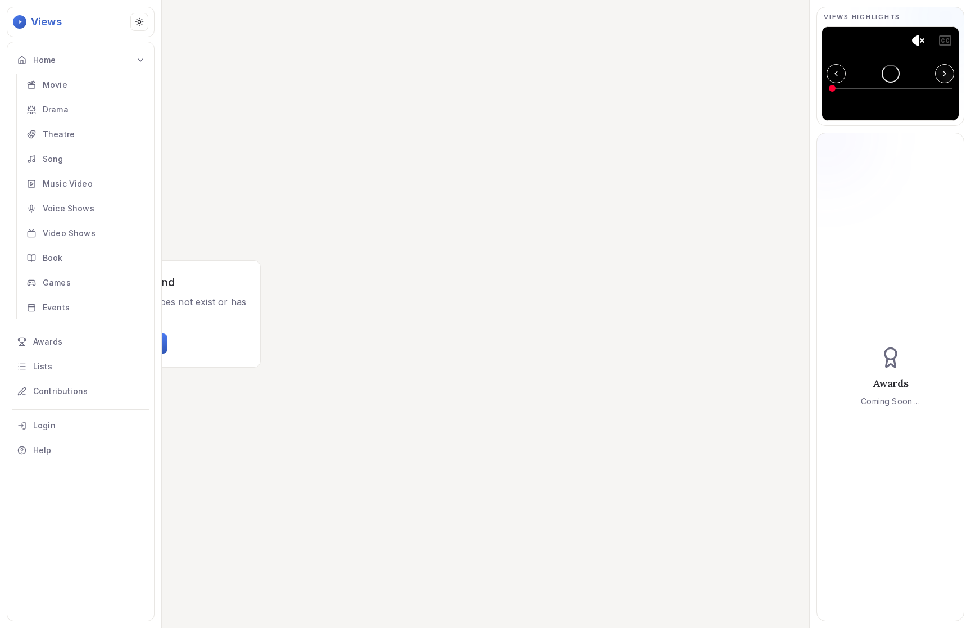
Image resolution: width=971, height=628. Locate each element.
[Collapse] (140, 60)
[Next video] (944, 73)
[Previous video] (836, 73)
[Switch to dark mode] (139, 22)
